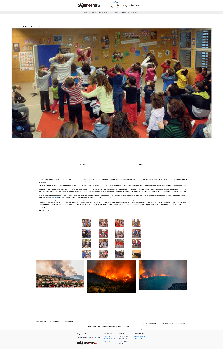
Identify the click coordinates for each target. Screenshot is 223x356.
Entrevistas (123, 12)
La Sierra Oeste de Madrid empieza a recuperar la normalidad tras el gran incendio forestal (54, 321)
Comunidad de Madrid (103, 12)
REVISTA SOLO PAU (108, 341)
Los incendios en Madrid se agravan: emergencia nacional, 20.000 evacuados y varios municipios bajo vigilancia (162, 323)
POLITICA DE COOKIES (138, 338)
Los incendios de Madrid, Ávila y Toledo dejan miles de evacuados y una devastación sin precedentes (108, 326)
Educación (117, 12)
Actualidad (86, 12)
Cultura (111, 12)
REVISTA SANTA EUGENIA (109, 340)
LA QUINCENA (107, 336)
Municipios (94, 12)
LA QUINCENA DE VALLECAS (109, 338)
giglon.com (57, 197)
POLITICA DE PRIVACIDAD (139, 336)
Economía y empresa (132, 12)
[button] (89, 12)
